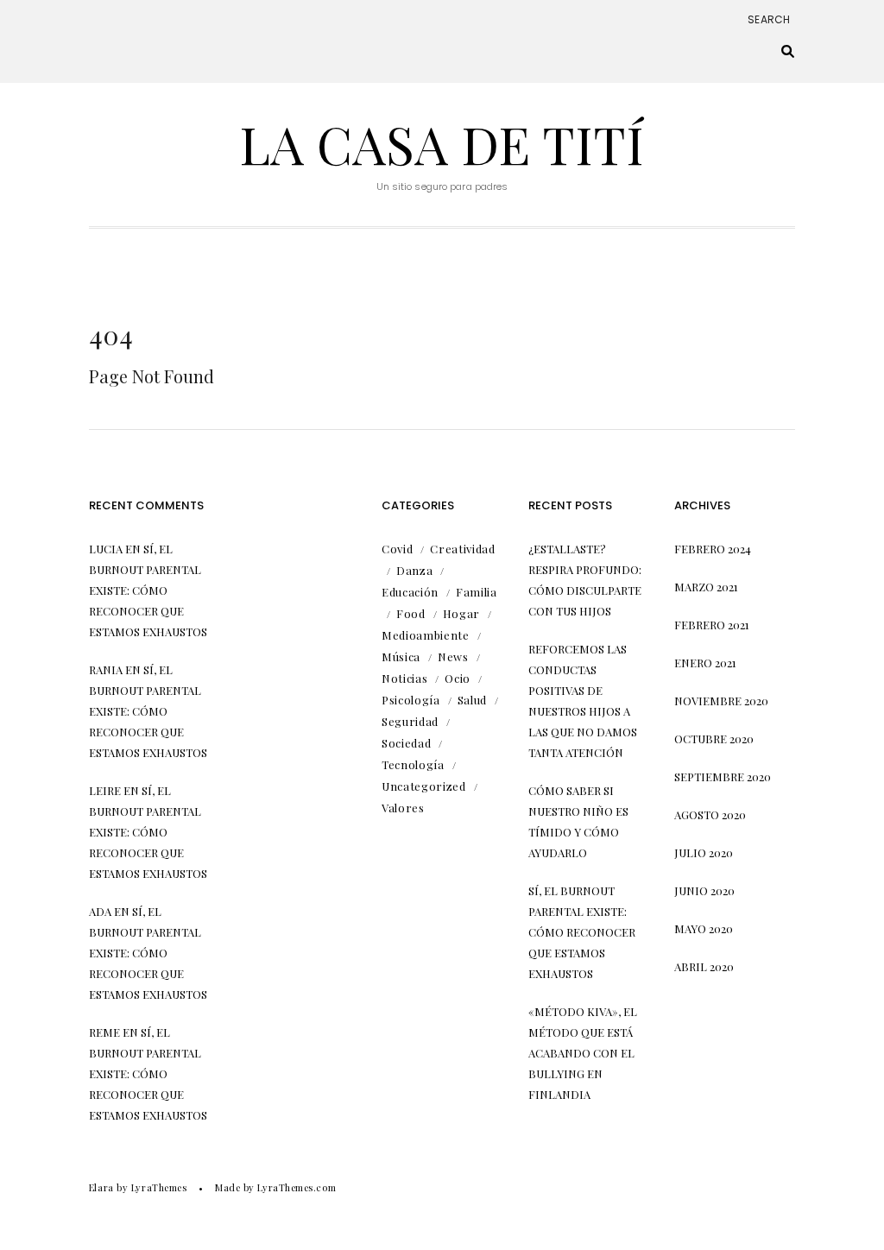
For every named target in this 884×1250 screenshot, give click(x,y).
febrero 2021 (711, 624)
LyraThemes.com (296, 1187)
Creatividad (462, 548)
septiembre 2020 (722, 776)
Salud (472, 699)
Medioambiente (425, 635)
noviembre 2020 (721, 700)
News (453, 656)
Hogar (461, 613)
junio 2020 (704, 890)
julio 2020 (703, 852)
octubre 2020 (714, 738)
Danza (414, 570)
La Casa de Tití (441, 143)
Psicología (411, 699)
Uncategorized (423, 786)
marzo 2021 (706, 586)
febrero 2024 (712, 548)
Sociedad (406, 742)
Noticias (404, 678)
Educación (410, 591)
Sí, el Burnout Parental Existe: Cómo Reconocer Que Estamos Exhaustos (148, 590)
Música (401, 656)
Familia (476, 591)
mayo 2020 (703, 928)
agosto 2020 (710, 814)
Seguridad (410, 721)
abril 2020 (704, 966)
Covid (397, 548)
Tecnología (413, 764)
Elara (101, 1187)
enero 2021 (705, 662)
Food (411, 613)
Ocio (457, 678)
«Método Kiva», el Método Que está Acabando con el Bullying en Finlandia (582, 1053)
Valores (403, 807)
